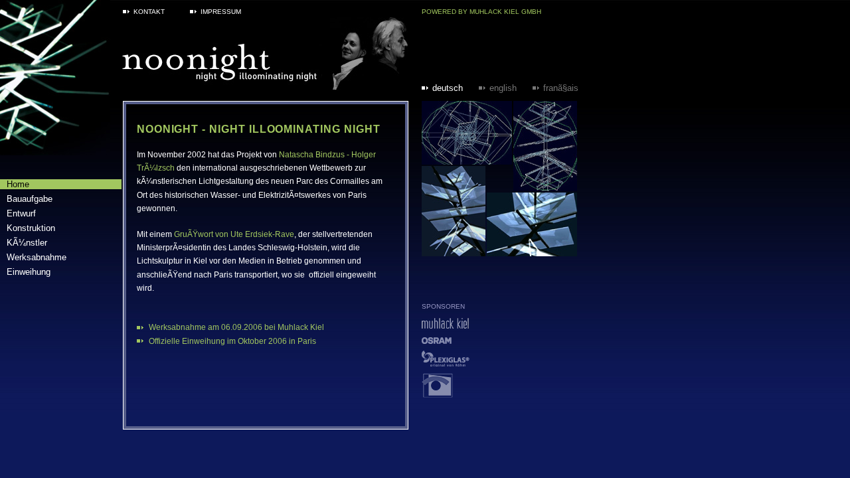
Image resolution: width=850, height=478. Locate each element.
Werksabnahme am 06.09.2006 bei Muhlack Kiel (236, 327)
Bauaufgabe (29, 199)
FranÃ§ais (560, 88)
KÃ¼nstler (27, 243)
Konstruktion (31, 228)
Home (18, 184)
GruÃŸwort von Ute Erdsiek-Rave (234, 234)
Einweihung (28, 272)
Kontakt (149, 11)
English (503, 88)
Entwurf (21, 213)
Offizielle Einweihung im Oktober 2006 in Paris (232, 341)
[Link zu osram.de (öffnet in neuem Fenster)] (437, 340)
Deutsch (447, 88)
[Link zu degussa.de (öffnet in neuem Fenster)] (445, 362)
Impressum (221, 11)
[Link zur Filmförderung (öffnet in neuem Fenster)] (437, 394)
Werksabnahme (36, 257)
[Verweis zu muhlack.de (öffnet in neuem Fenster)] (445, 325)
